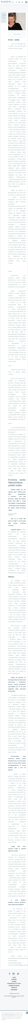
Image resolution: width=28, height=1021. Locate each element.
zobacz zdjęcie (17, 34)
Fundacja (14, 987)
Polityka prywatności (14, 993)
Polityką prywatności (9, 1014)
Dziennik (14, 979)
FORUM (12, 2)
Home (14, 977)
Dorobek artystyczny (14, 983)
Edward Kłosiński (14, 985)
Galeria (14, 981)
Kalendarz (14, 989)
